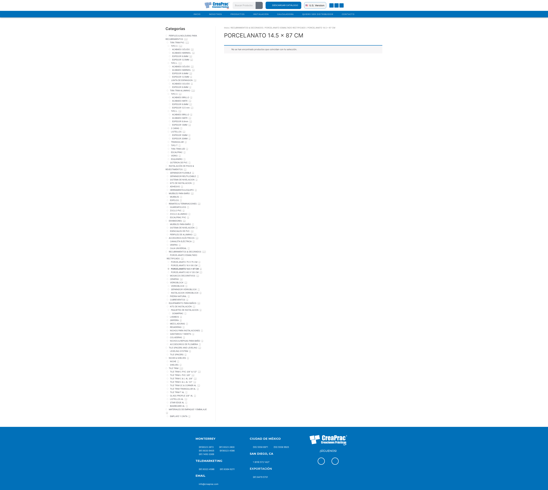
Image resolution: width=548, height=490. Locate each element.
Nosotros (215, 14)
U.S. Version (316, 5)
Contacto (348, 14)
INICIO (197, 14)
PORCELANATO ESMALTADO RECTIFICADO (285, 28)
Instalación (261, 14)
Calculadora (285, 14)
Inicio (226, 28)
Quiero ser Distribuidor (317, 14)
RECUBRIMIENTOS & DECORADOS (247, 28)
